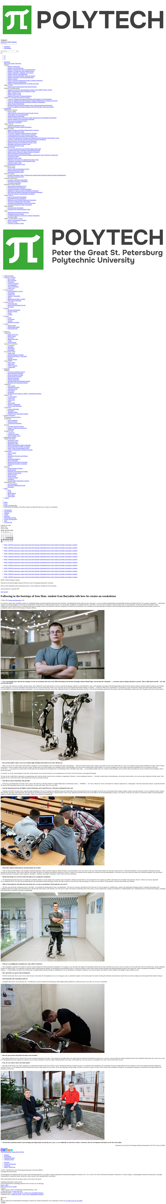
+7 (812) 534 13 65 (17, 1191)
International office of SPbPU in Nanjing (19, 446)
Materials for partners (13, 322)
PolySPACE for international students (18, 414)
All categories (8, 510)
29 (10, 539)
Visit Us (10, 465)
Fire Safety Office (12, 217)
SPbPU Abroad (12, 453)
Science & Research (9, 415)
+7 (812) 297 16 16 (6, 1191)
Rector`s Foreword (13, 334)
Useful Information (6, 1152)
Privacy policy (5, 1185)
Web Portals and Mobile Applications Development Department (25, 192)
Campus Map (11, 367)
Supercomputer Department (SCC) (17, 186)
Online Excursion (12, 365)
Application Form (12, 389)
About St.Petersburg (13, 286)
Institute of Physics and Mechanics (17, 82)
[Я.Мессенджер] (11, 1150)
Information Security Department (17, 187)
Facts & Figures (12, 342)
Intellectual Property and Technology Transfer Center (22, 142)
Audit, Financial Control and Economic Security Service (23, 113)
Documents (11, 307)
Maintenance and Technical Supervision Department (22, 200)
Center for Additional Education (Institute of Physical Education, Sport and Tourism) (31, 107)
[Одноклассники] (9, 1150)
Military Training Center (14, 93)
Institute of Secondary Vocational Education (20, 96)
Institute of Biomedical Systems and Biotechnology (22, 69)
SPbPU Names (12, 336)
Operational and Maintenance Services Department (21, 203)
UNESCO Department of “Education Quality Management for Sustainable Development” (32, 118)
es (4, 59)
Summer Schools (12, 474)
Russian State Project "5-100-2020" (17, 356)
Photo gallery (11, 495)
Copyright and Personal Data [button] (9, 1171)
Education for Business (14, 310)
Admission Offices (13, 412)
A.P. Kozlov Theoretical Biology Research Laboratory (22, 133)
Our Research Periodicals (14, 423)
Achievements (8, 511)
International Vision (13, 440)
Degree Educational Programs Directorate (19, 153)
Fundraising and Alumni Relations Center (19, 209)
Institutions (7, 46)
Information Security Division (16, 214)
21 (9, 538)
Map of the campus (9, 63)
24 (1, 539)
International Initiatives (14, 459)
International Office (13, 443)
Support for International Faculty (16, 305)
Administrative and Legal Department (18, 114)
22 (10, 538)
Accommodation (12, 285)
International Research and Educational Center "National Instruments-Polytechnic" (30, 105)
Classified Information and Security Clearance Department (23, 215)
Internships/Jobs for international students (19, 381)
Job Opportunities (12, 303)
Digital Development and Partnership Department (21, 194)
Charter (10, 341)
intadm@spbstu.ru (39, 1193)
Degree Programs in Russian (15, 373)
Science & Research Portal (13, 417)
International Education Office (16, 170)
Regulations (11, 410)
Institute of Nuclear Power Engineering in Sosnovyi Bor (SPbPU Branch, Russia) (30, 90)
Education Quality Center (15, 158)
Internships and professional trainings (18, 382)
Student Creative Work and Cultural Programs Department (23, 152)
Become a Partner (12, 311)
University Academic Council (16, 223)
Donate (10, 313)
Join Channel (4, 592)
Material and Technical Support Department (19, 127)
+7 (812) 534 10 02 (17, 1193)
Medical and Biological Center (16, 131)
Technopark (11, 429)
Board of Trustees (12, 222)
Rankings (10, 358)
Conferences (11, 432)
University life (8, 522)
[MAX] (2, 1150)
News (9, 490)
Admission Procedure (13, 387)
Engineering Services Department (17, 198)
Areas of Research (13, 420)
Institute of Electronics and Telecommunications (21, 77)
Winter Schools (12, 476)
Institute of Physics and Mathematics (17, 74)
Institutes (6, 1155)
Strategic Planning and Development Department (21, 119)
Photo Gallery (11, 362)
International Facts (13, 442)
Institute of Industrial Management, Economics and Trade (23, 83)
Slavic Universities (13, 460)
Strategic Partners (12, 359)
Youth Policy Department (14, 122)
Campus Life (11, 294)
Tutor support (11, 403)
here (42, 1183)
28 (9, 539)
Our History (11, 337)
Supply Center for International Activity (18, 169)
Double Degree (12, 470)
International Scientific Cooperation (17, 463)
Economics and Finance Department (17, 180)
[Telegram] (7, 1150)
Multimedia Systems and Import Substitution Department (23, 190)
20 (7, 538)
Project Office (11, 167)
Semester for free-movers (14, 473)
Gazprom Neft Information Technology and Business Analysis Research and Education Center (33, 138)
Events (9, 317)
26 (5, 539)
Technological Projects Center (16, 145)
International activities (10, 437)
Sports (9, 297)
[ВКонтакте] (4, 1150)
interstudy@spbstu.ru (37, 1194)
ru (4, 57)
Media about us (12, 493)
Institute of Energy (13, 79)
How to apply (11, 279)
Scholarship (11, 282)
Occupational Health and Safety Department (20, 204)
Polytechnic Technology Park (16, 177)
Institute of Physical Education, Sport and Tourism (21, 76)
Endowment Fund (12, 328)
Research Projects (12, 422)
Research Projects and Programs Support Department (22, 141)
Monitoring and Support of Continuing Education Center (23, 159)
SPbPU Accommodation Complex (17, 220)
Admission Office (9, 1159)
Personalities (11, 350)
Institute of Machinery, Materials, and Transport (20, 72)
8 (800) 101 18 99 (16, 1194)
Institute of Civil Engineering (15, 68)
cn (4, 56)
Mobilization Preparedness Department (18, 212)
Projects (10, 457)
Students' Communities (14, 296)
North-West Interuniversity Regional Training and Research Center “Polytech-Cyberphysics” (33, 155)
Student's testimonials (13, 379)
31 (1, 541)
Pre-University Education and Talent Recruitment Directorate (24, 149)
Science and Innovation (10, 505)
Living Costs (11, 288)
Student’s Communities (14, 404)
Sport (5, 521)
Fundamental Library (13, 156)
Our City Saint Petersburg (15, 406)
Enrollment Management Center (16, 164)
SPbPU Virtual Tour (9, 1167)
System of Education (13, 409)
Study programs (12, 280)
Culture (6, 514)
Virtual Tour (11, 364)
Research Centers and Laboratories (17, 428)
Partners (10, 454)
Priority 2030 (11, 353)
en (1, 53)
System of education (13, 283)
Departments (7, 48)
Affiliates (6, 513)
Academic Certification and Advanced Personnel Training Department (27, 139)
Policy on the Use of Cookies (9, 1186)
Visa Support (11, 390)
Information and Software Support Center (19, 144)
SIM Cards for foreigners (14, 300)
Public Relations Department (15, 208)
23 (12, 538)
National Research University (16, 355)
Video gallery (11, 496)
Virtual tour (18, 63)
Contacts (10, 314)
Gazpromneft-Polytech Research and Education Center (23, 136)
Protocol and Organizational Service (17, 121)
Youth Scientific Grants (14, 436)
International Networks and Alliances (18, 456)
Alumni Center (12, 325)
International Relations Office (16, 172)
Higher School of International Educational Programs (22, 86)
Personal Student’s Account (15, 291)
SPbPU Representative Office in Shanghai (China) (21, 91)
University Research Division (16, 426)
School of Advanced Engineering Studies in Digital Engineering (25, 80)
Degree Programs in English (15, 375)
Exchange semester (13, 477)
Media (6, 488)
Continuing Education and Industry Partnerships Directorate (24, 150)
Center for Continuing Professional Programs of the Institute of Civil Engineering (30, 99)
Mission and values (13, 339)
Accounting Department (14, 183)
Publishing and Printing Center (16, 125)
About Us (7, 331)
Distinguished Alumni (14, 327)
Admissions (11, 479)
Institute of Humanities (14, 66)
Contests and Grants (13, 434)
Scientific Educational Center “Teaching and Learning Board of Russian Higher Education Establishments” (37, 175)
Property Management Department (17, 197)
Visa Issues (7, 1165)
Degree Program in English (15, 468)
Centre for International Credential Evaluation (20, 449)
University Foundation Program (16, 372)
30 (12, 539)
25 (3, 539)
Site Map (21, 1152)
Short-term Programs (13, 378)
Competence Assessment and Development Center (21, 161)
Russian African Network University (18, 462)
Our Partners (11, 319)
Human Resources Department (16, 116)
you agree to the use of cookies (74, 1200)
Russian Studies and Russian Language (18, 481)
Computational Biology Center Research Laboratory (22, 135)
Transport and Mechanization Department (19, 201)
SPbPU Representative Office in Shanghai (19, 445)
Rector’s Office (12, 111)
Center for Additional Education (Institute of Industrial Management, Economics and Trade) (32, 100)
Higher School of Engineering (16, 104)
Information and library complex (16, 299)
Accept (3, 1202)
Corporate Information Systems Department (19, 189)
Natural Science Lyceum (14, 94)
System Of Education (10, 1164)
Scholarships (11, 293)
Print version (4, 1148)
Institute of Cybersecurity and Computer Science (21, 71)
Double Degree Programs (15, 376)
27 (7, 539)
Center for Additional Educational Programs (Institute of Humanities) (26, 102)
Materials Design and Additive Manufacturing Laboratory (23, 130)
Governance (11, 345)
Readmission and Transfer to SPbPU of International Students (24, 393)
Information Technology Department (18, 181)
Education (7, 369)
